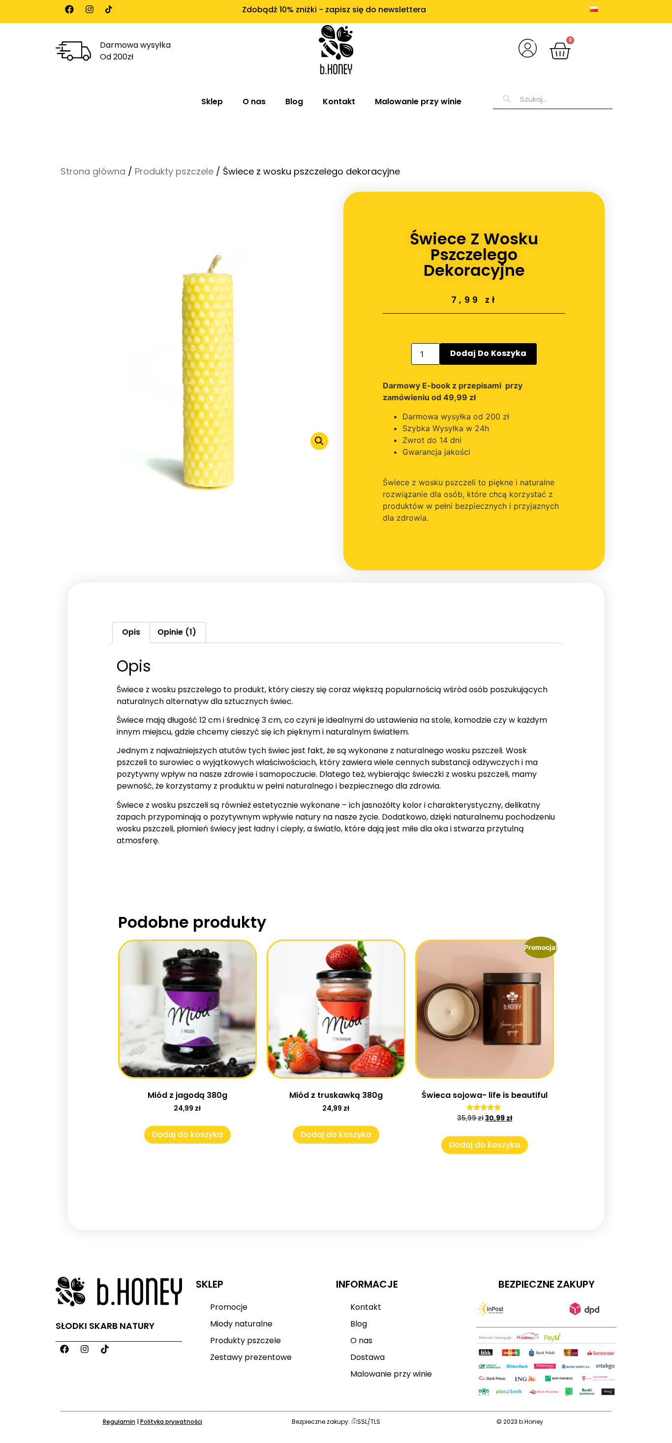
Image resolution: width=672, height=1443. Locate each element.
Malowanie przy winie (418, 101)
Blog (294, 101)
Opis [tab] (131, 632)
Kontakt (339, 101)
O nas (254, 101)
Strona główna (93, 171)
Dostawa (367, 1357)
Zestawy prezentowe (251, 1357)
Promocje (228, 1307)
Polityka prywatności (171, 1421)
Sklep (212, 101)
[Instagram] (89, 9)
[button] (319, 441)
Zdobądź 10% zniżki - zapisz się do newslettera (334, 9)
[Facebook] (69, 9)
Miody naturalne (241, 1323)
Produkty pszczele (174, 171)
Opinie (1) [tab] (176, 632)
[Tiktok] (109, 9)
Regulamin (119, 1421)
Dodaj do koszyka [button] (187, 1134)
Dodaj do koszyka (488, 353)
